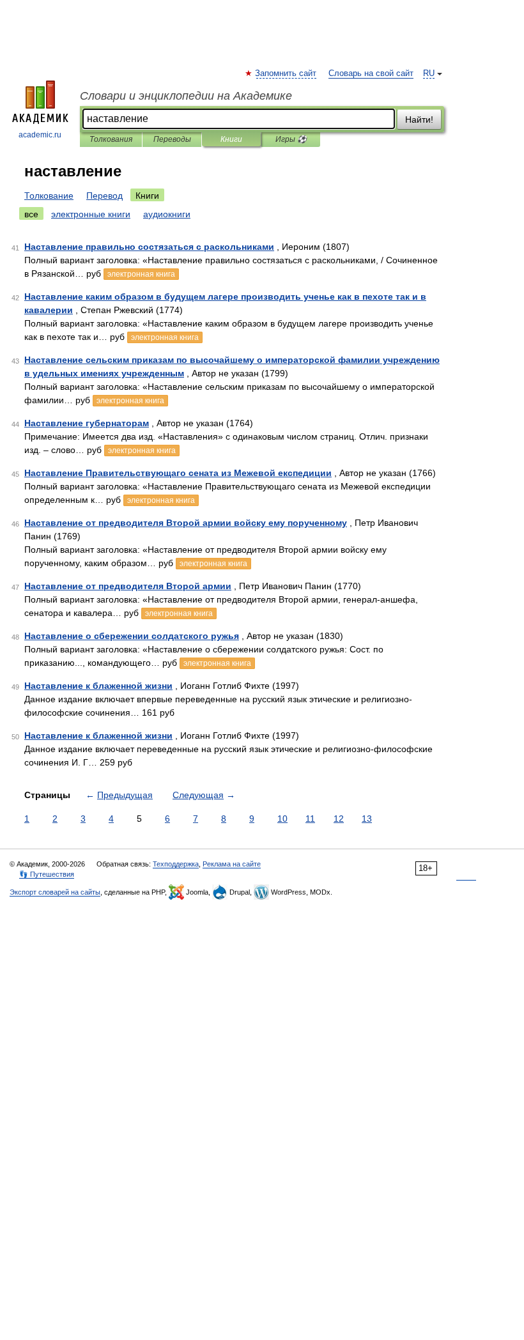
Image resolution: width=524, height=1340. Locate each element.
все (31, 214)
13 (367, 818)
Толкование (48, 195)
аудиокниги (166, 214)
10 (282, 818)
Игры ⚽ (291, 139)
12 (339, 818)
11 (310, 818)
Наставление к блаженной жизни (98, 686)
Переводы (172, 139)
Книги (231, 139)
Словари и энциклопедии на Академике (186, 95)
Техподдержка (176, 864)
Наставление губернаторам (86, 423)
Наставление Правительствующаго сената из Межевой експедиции (178, 473)
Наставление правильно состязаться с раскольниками (149, 247)
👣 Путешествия (46, 874)
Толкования (110, 139)
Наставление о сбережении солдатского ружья (131, 636)
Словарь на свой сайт (370, 73)
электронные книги (90, 214)
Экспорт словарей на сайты (55, 892)
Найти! (419, 119)
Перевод (104, 195)
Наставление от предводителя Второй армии (127, 586)
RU (429, 73)
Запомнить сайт (286, 73)
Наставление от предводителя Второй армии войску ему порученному (185, 523)
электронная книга (141, 274)
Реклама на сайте (232, 864)
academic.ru (40, 134)
